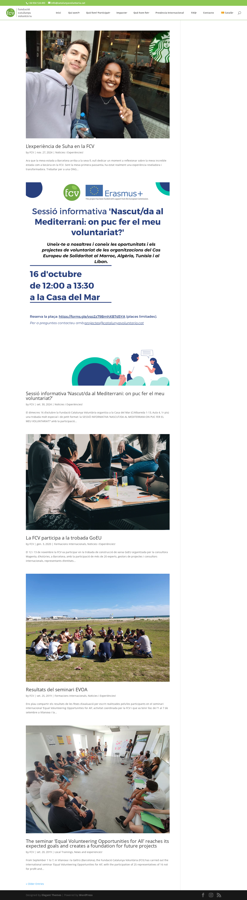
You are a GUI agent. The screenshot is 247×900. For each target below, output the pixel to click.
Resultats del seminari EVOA (56, 689)
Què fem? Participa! (97, 12)
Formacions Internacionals (70, 544)
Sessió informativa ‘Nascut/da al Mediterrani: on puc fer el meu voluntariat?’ (95, 395)
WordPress (86, 895)
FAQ (193, 12)
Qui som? (73, 12)
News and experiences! (88, 852)
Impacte (121, 12)
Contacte (208, 12)
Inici (58, 12)
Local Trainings (64, 852)
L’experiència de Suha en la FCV (60, 146)
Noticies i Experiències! (69, 152)
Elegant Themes (51, 895)
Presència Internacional (170, 12)
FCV (31, 152)
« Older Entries (35, 884)
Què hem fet (140, 12)
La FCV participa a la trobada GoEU (64, 537)
